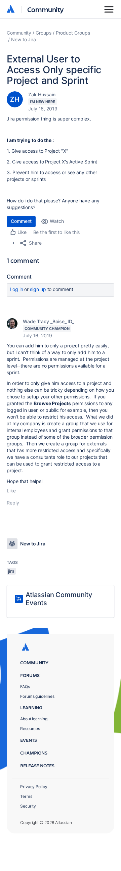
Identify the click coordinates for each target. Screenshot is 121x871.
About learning (33, 718)
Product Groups (73, 33)
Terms (26, 796)
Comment (21, 221)
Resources (30, 728)
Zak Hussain (41, 94)
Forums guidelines (37, 696)
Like (11, 490)
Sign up (38, 289)
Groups (43, 33)
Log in (16, 289)
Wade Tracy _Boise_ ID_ (48, 321)
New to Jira (23, 39)
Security (28, 806)
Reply (13, 502)
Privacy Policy (33, 786)
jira (11, 571)
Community (45, 9)
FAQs (25, 686)
